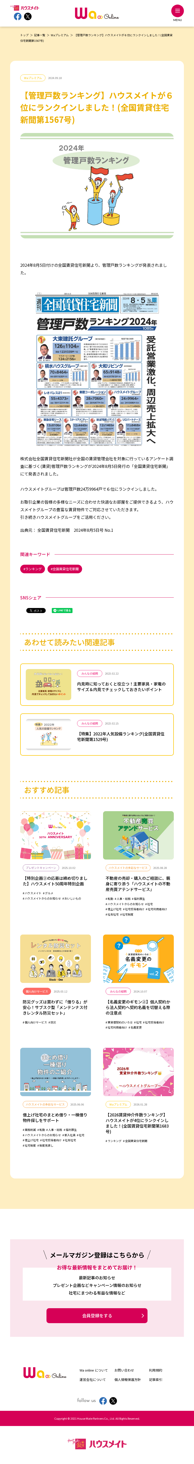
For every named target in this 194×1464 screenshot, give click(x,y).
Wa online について (94, 1370)
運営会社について (93, 1379)
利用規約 (155, 1370)
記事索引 (155, 1379)
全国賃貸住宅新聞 (66, 568)
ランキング (33, 568)
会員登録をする (97, 1315)
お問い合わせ (124, 1370)
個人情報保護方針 (127, 1379)
